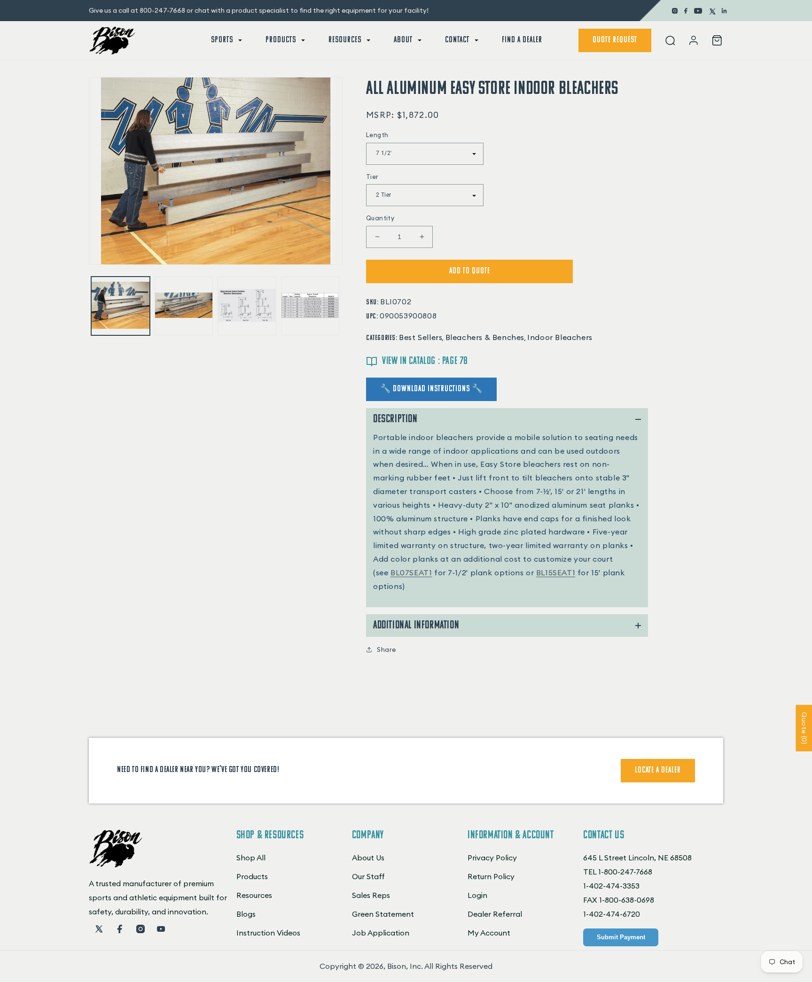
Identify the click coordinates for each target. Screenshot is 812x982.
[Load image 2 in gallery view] (184, 306)
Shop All (250, 857)
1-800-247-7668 (625, 871)
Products (252, 876)
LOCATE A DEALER (658, 770)
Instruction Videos (268, 932)
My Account (489, 932)
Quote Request (615, 40)
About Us (368, 857)
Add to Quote (469, 271)
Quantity (380, 218)
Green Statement (383, 914)
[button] (225, 40)
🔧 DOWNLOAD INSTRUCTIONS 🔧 (431, 389)
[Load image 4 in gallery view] (310, 306)
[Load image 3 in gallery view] (247, 306)
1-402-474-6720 (611, 914)
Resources (254, 895)
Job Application (380, 932)
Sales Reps (371, 895)
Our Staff (368, 876)
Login (477, 895)
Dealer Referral (495, 914)
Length (377, 135)
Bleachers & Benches (484, 337)
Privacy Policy (492, 857)
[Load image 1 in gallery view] (120, 306)
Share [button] (386, 649)
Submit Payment (621, 937)
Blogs (246, 914)
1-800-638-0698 (626, 900)
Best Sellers (420, 337)
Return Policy (491, 876)
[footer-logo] (116, 864)
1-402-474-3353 (611, 885)
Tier (372, 176)
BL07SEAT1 (411, 572)
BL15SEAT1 (555, 572)
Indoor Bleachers (560, 337)
